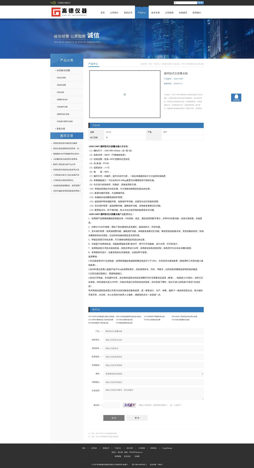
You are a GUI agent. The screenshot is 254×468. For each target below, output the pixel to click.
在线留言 (183, 13)
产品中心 (142, 13)
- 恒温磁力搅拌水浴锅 (64, 121)
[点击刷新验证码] (129, 405)
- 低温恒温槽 (61, 85)
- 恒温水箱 (60, 92)
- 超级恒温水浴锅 (62, 114)
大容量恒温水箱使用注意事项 (65, 159)
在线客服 (236, 100)
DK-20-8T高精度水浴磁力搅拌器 (107, 437)
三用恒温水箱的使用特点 (63, 180)
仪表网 (137, 456)
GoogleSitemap (167, 448)
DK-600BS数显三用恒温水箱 (98, 323)
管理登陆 (118, 456)
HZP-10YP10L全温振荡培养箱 (106, 433)
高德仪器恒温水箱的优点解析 (65, 143)
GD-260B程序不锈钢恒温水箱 (154, 316)
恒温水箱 (176, 64)
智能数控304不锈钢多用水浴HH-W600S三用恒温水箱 (74, 154)
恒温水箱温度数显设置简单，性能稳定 (69, 149)
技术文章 (155, 13)
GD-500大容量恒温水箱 (124, 320)
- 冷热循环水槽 (61, 107)
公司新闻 (169, 13)
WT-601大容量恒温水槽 (152, 320)
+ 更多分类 (60, 129)
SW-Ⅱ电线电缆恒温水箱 (124, 323)
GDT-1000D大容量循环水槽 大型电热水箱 (102, 316)
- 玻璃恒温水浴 (61, 100)
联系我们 (197, 13)
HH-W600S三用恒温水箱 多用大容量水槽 (186, 316)
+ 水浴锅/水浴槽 (62, 70)
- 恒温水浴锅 (61, 78)
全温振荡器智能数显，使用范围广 (67, 186)
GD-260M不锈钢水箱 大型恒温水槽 (100, 320)
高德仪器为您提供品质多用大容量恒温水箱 (70, 170)
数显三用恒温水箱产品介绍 (64, 164)
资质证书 (128, 13)
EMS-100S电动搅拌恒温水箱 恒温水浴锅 (130, 316)
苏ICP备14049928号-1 (139, 464)
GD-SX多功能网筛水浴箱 (180, 320)
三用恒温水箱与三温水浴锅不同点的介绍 (70, 175)
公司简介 (114, 13)
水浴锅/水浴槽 (166, 64)
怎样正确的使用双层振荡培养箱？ (67, 191)
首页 (103, 13)
